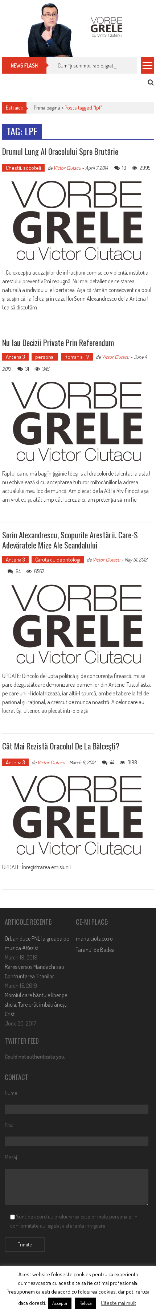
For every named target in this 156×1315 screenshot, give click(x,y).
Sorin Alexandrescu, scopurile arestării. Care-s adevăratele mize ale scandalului (70, 540)
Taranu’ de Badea (95, 949)
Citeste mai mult (118, 1302)
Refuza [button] (85, 1303)
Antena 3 (15, 356)
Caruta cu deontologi (57, 559)
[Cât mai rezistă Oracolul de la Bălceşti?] (77, 815)
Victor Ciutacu (67, 168)
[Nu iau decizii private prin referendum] (77, 421)
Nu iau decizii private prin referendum (58, 342)
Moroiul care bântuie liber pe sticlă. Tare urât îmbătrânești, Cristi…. (37, 1004)
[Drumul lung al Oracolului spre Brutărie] (77, 220)
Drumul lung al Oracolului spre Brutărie (60, 151)
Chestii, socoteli (23, 167)
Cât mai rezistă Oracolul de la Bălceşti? (60, 746)
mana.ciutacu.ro (94, 938)
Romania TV (77, 356)
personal (44, 356)
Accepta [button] (59, 1303)
